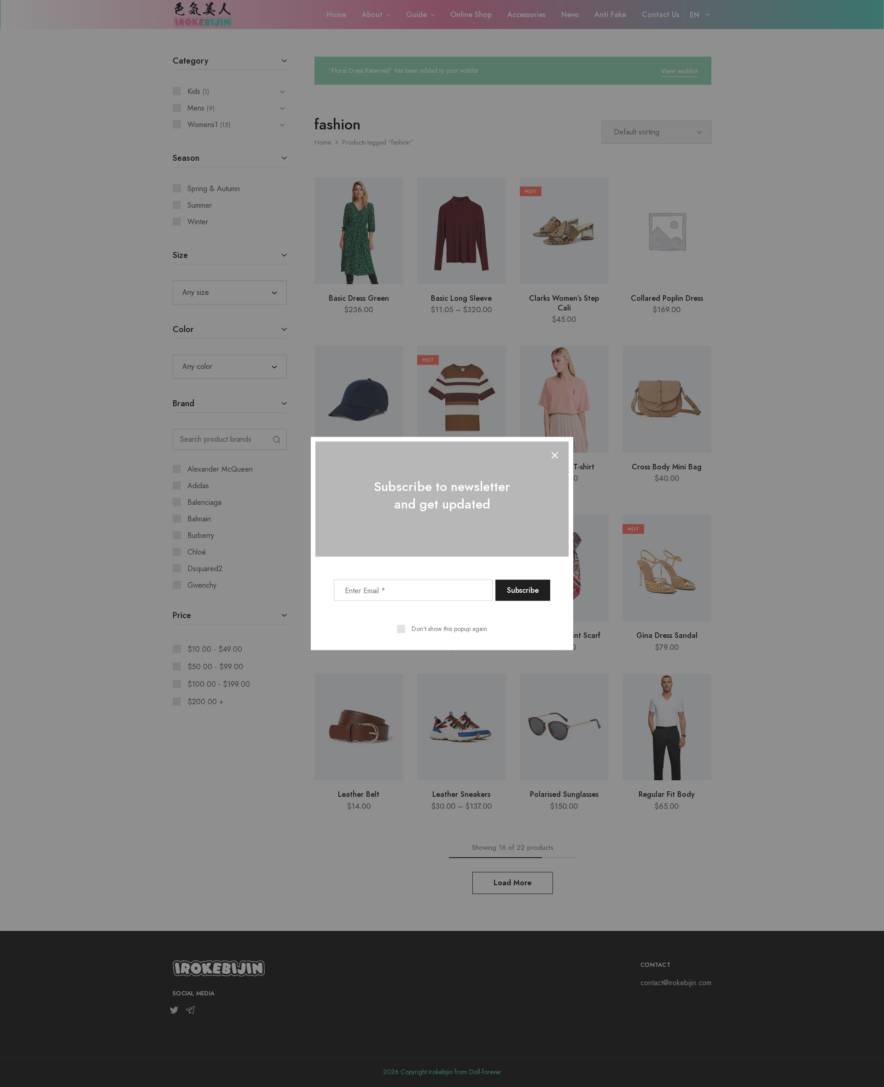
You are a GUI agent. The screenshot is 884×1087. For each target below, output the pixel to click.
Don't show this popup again (449, 628)
